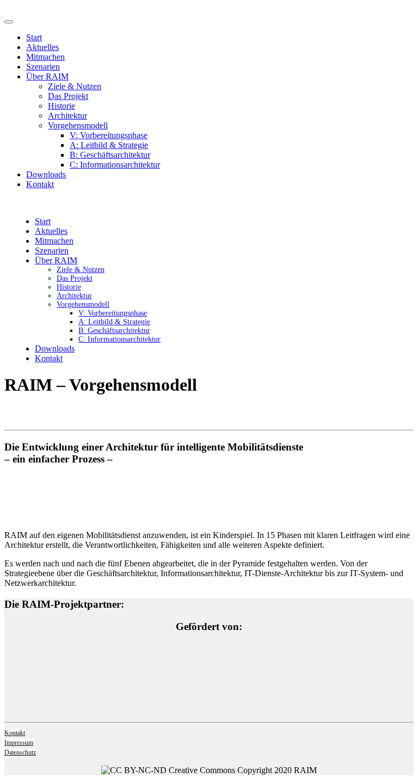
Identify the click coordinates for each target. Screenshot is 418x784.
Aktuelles (42, 47)
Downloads (46, 174)
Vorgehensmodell (78, 125)
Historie (61, 105)
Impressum (18, 742)
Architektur (67, 115)
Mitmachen (45, 56)
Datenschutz (20, 752)
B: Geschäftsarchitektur (110, 154)
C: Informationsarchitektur (115, 164)
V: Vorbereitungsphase (108, 135)
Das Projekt (68, 96)
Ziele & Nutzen (74, 86)
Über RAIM (47, 76)
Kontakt (40, 184)
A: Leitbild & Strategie (109, 145)
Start (34, 37)
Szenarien (43, 66)
